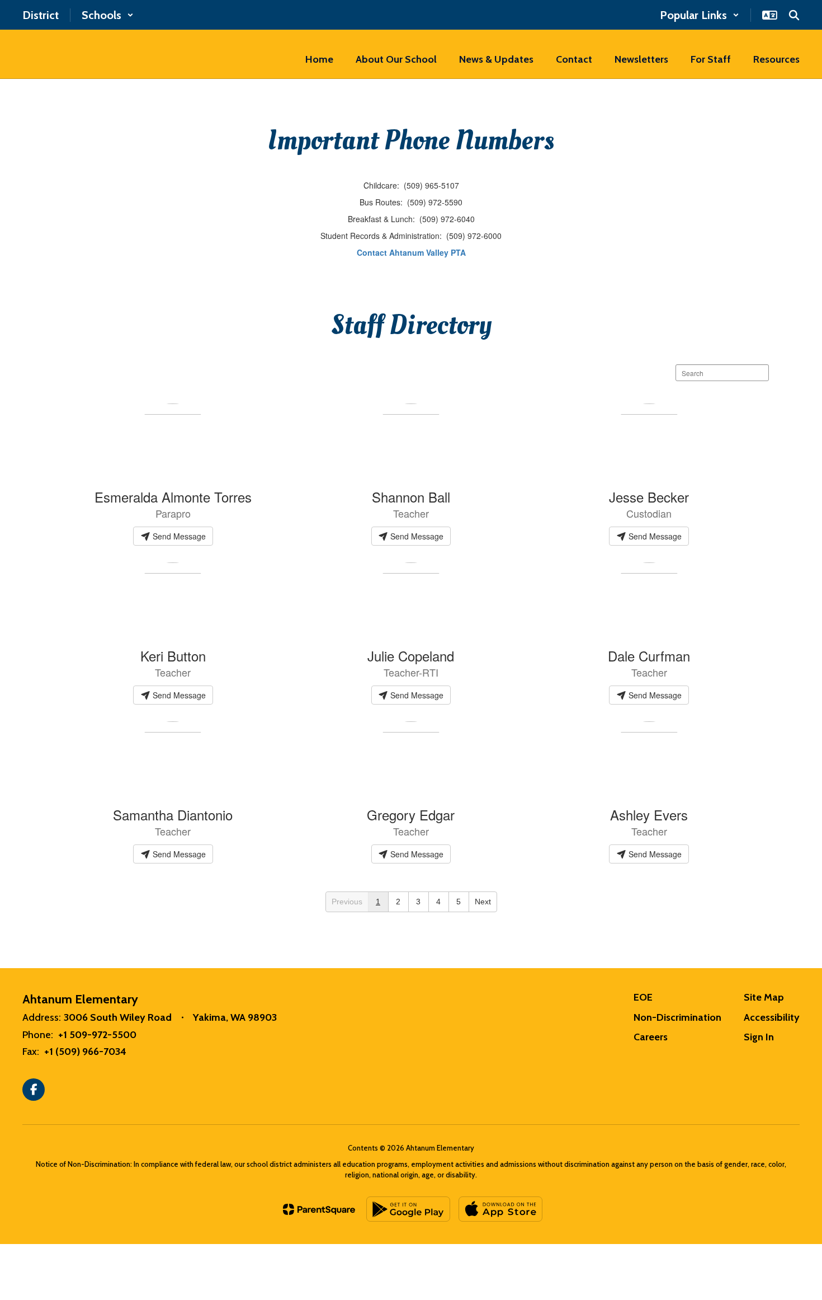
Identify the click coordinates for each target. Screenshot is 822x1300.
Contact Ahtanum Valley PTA (411, 252)
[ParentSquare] (319, 1209)
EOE (643, 997)
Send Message (178, 536)
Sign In (759, 1037)
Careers (651, 1037)
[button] (108, 15)
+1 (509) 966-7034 (85, 1051)
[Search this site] (794, 15)
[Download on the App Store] (500, 1209)
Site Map (764, 997)
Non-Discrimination (677, 1017)
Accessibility (772, 1017)
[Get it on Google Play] (408, 1209)
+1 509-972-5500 (97, 1035)
